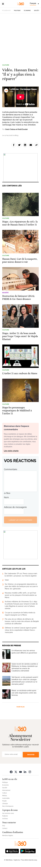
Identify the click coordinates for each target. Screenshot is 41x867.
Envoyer (30, 754)
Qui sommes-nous (8, 813)
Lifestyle (5, 803)
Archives (5, 818)
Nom (6, 497)
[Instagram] (29, 771)
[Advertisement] (20, 40)
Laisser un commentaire (20, 520)
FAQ (3, 826)
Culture (5, 65)
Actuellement (6, 10)
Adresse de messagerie (15, 507)
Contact (4, 828)
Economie (27, 10)
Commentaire (10, 469)
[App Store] (12, 851)
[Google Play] (28, 851)
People (4, 801)
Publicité (5, 816)
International (6, 790)
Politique (17, 10)
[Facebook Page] (11, 771)
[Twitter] (15, 771)
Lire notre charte (11, 451)
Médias (4, 795)
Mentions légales (7, 835)
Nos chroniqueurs (7, 806)
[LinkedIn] (25, 771)
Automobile (6, 798)
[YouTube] (20, 771)
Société (36, 10)
